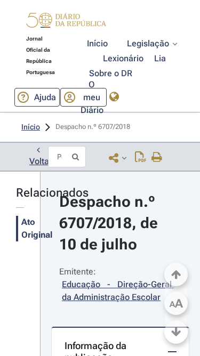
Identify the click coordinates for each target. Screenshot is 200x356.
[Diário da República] (66, 23)
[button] (66, 22)
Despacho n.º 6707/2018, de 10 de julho (110, 223)
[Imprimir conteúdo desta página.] (157, 157)
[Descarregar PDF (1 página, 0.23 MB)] (140, 157)
